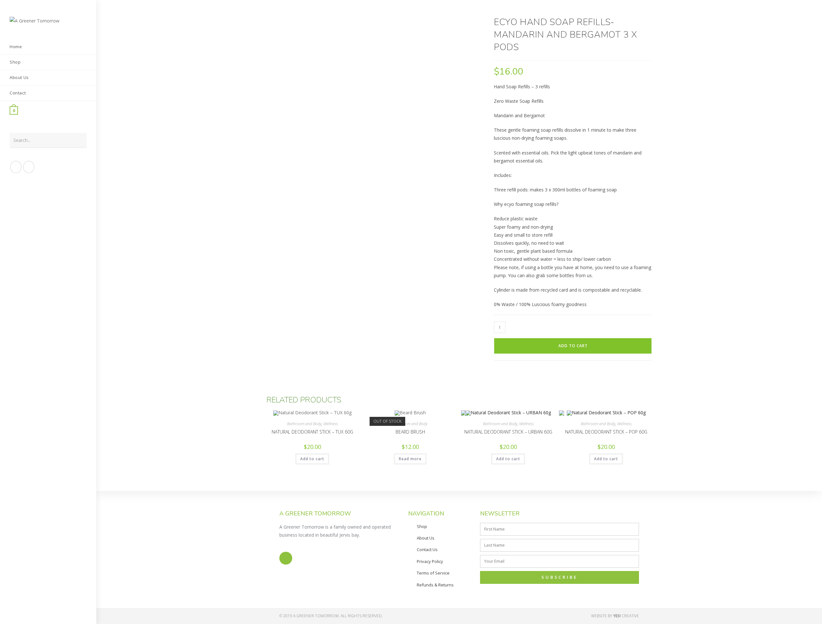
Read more (410, 458)
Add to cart (573, 345)
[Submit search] (79, 140)
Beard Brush (410, 432)
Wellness (330, 423)
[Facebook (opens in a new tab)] (16, 167)
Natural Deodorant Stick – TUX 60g (312, 432)
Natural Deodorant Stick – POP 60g (606, 432)
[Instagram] (285, 558)
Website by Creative (615, 616)
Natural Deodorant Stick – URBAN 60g (508, 432)
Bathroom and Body (304, 423)
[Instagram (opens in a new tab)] (28, 167)
